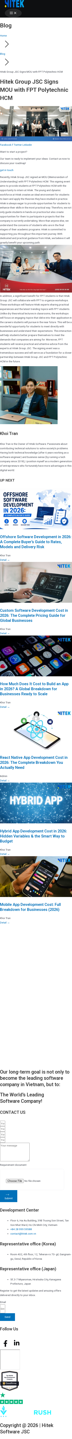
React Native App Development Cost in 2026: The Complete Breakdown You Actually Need (34, 762)
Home (3, 35)
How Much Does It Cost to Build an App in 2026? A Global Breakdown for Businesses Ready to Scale (34, 689)
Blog (2, 53)
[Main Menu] (13, 13)
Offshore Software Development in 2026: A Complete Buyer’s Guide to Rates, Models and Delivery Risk (35, 541)
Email (3, 1302)
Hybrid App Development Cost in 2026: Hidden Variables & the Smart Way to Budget (33, 836)
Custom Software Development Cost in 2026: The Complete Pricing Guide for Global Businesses (34, 615)
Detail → (5, 559)
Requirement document (13, 1164)
